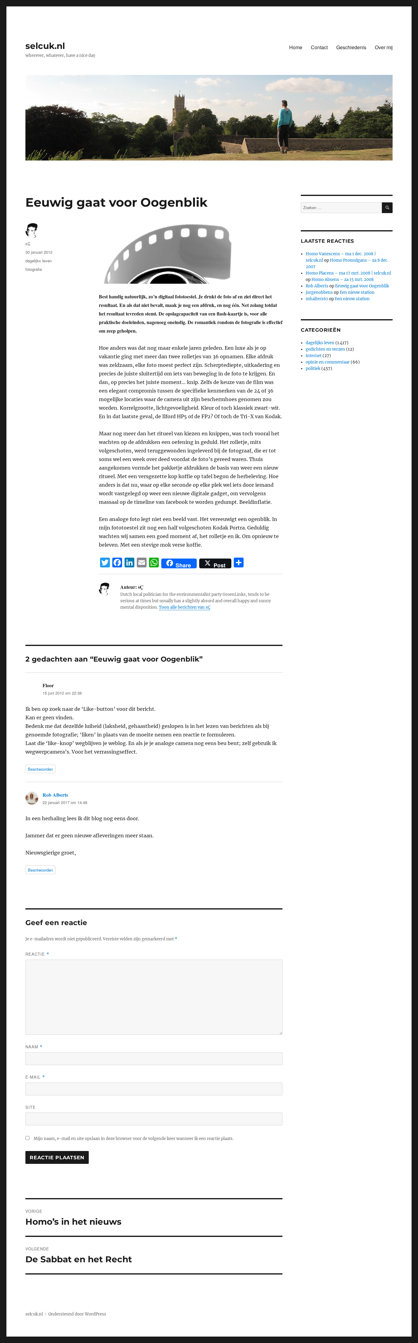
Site (30, 1107)
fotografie (33, 269)
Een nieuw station (357, 292)
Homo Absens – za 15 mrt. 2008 (343, 279)
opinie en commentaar (328, 362)
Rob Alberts (55, 794)
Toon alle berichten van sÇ (184, 607)
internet (314, 355)
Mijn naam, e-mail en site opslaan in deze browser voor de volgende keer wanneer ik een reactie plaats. (133, 1138)
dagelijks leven (38, 261)
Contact (319, 47)
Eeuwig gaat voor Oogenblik (362, 286)
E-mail (35, 1077)
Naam (34, 1047)
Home (295, 47)
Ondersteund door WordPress (77, 1314)
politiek (313, 368)
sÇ (27, 243)
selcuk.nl (45, 46)
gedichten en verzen (325, 349)
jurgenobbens (319, 292)
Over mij (384, 47)
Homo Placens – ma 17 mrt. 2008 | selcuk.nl (348, 273)
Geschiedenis (351, 47)
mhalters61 (317, 298)
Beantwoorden (40, 769)
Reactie (37, 954)
